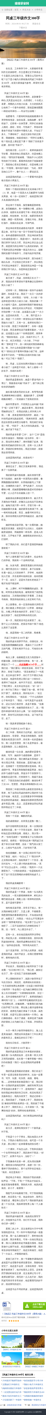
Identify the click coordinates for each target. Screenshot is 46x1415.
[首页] (22, 3)
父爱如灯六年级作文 (11, 1384)
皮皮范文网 (20, 1412)
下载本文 (23, 28)
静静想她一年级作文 (32, 1400)
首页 (16, 10)
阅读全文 (36, 24)
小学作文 (38, 10)
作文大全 (26, 10)
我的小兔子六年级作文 (33, 1384)
